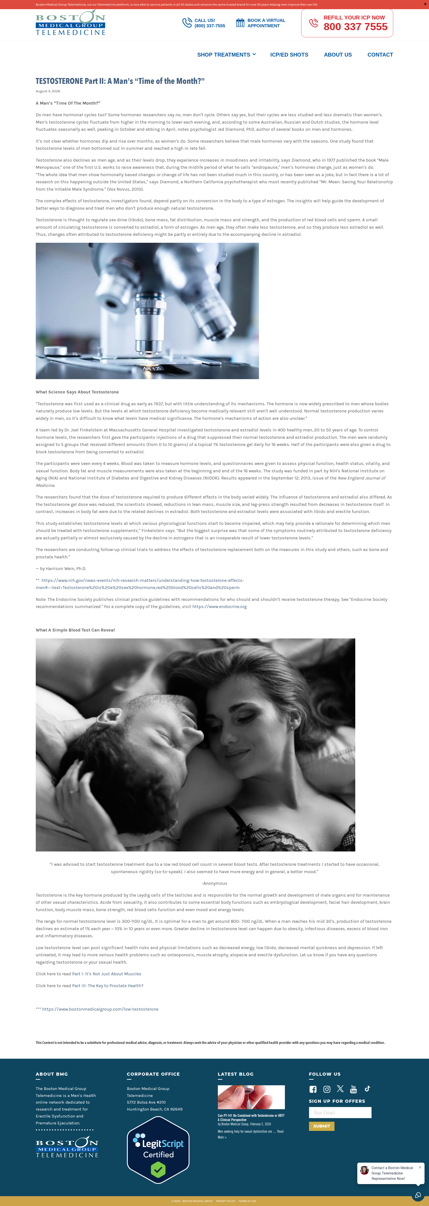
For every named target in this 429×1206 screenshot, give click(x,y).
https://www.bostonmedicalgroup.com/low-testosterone (100, 1009)
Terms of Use (247, 1201)
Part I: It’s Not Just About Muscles (106, 973)
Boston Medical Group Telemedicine (70, 22)
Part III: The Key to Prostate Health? (107, 985)
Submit (321, 1126)
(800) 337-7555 (210, 25)
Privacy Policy (226, 1201)
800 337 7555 (356, 26)
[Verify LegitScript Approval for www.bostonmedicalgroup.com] (158, 1182)
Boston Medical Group (197, 1201)
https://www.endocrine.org (219, 606)
